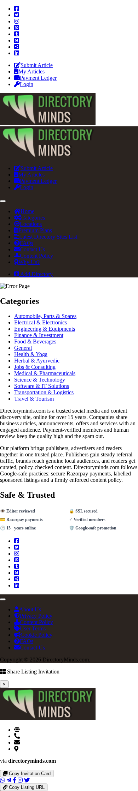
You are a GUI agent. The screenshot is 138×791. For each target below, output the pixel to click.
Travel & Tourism (34, 399)
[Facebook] (16, 9)
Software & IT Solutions (41, 386)
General (23, 348)
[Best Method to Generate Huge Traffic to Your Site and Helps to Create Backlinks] (48, 123)
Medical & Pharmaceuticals (44, 373)
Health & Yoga (30, 354)
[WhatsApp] (2, 780)
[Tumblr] (16, 34)
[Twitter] (16, 15)
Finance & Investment (38, 335)
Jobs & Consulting (35, 367)
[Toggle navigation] (3, 201)
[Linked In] (16, 53)
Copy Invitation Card (29, 773)
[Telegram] (8, 780)
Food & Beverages (35, 341)
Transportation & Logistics (44, 392)
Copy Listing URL (26, 787)
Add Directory (36, 274)
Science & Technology (39, 380)
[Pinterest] (16, 28)
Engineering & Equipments (44, 329)
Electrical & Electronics (40, 322)
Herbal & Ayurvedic (36, 361)
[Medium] (16, 40)
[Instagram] (16, 21)
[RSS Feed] (16, 47)
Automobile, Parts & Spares (45, 316)
